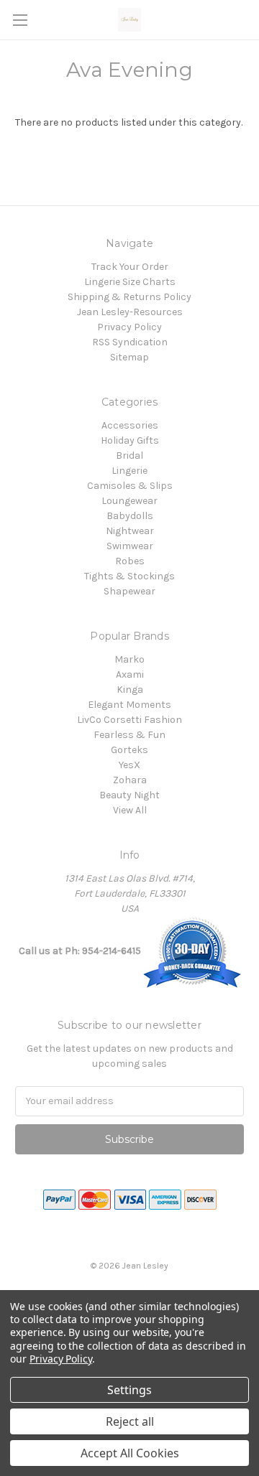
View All (130, 810)
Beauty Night (129, 795)
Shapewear (129, 591)
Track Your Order (129, 267)
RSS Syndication (130, 342)
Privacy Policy (129, 327)
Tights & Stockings (129, 576)
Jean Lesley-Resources (130, 312)
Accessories (129, 425)
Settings (129, 1390)
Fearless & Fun (129, 735)
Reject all (130, 1421)
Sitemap (129, 357)
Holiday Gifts (130, 440)
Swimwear (129, 546)
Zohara (130, 780)
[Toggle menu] (20, 19)
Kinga (130, 689)
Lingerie (129, 470)
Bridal (129, 455)
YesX (129, 765)
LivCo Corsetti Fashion (129, 720)
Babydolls (129, 516)
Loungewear (129, 501)
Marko (129, 659)
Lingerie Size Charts (130, 282)
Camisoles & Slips (130, 486)
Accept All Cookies (130, 1453)
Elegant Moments (129, 705)
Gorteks (129, 750)
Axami (130, 674)
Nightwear (130, 531)
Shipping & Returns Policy (129, 297)
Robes (130, 561)
